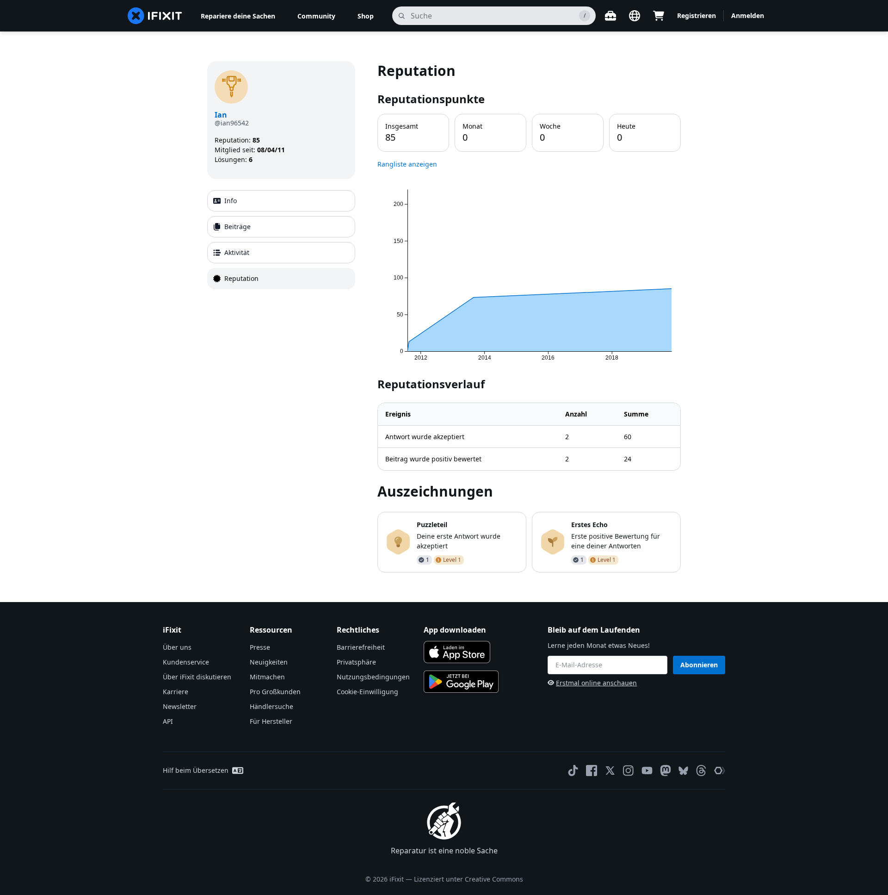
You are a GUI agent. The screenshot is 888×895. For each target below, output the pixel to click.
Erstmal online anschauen (596, 682)
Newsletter (180, 706)
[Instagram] (628, 770)
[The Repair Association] (719, 770)
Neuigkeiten (269, 662)
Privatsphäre (356, 662)
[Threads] (701, 770)
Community (316, 16)
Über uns (177, 647)
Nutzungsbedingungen (373, 676)
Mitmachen (267, 676)
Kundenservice (186, 662)
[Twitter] (610, 770)
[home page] (155, 15)
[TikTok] (573, 770)
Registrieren (696, 15)
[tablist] (281, 239)
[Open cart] (658, 15)
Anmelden (747, 15)
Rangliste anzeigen (407, 164)
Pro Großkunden (275, 691)
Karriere (175, 691)
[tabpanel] (529, 316)
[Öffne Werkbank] (610, 15)
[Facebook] (591, 770)
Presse (260, 647)
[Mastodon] (665, 770)
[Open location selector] (634, 15)
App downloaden (455, 630)
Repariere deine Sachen (238, 16)
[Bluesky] (683, 771)
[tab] (281, 200)
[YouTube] (647, 770)
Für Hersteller (271, 721)
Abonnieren (699, 664)
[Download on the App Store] (457, 652)
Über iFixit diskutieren (197, 676)
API (168, 721)
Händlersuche (271, 706)
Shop (366, 16)
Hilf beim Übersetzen (195, 770)
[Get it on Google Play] (461, 682)
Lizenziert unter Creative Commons (468, 879)
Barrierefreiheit (361, 647)
